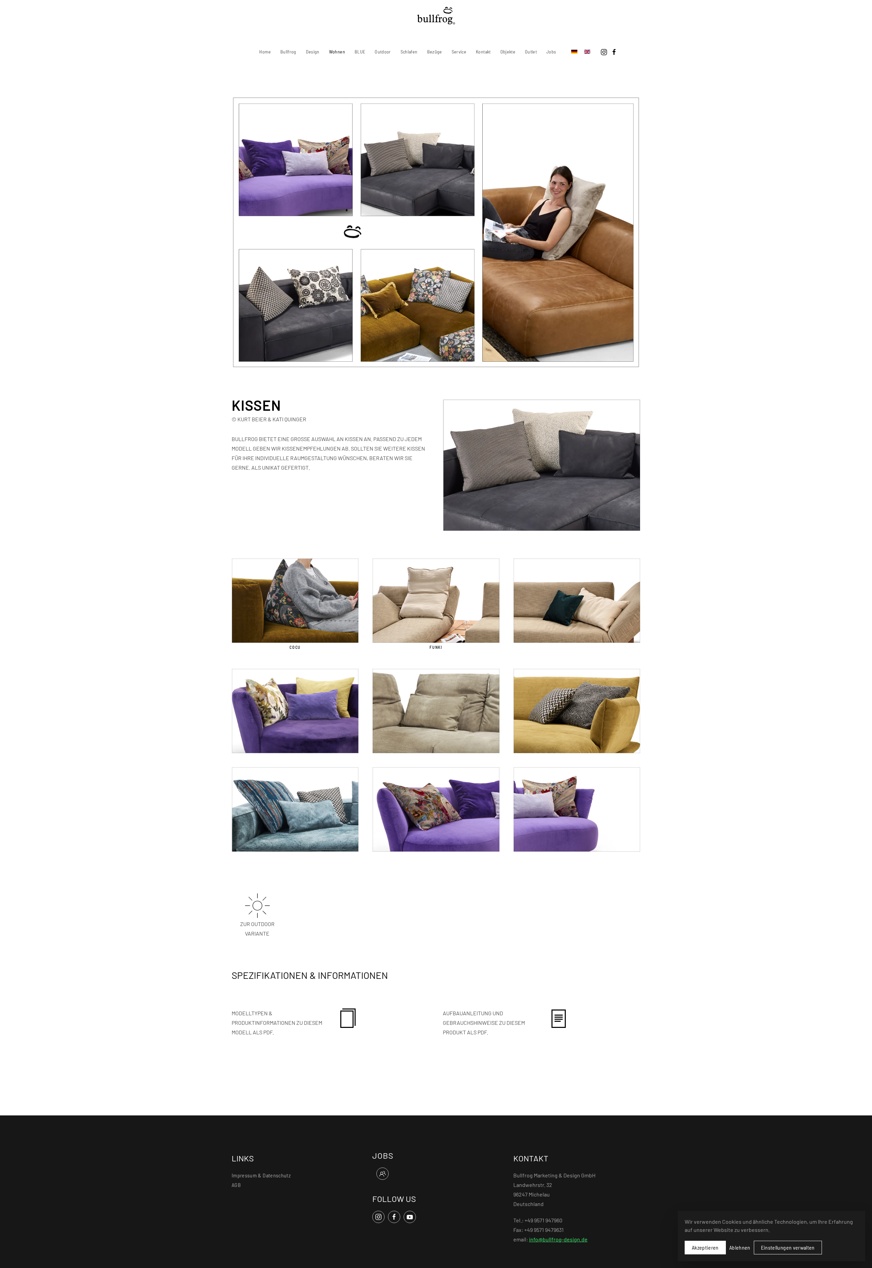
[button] (576, 599)
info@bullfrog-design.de (558, 1239)
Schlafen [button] (409, 51)
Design (313, 51)
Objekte (507, 51)
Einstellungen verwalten (788, 1247)
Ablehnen (739, 1247)
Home (264, 51)
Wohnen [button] (337, 51)
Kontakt (483, 51)
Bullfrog (288, 51)
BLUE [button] (360, 51)
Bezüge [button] (434, 51)
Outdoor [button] (383, 51)
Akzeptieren (705, 1247)
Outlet (531, 51)
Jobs (551, 51)
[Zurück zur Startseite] (436, 16)
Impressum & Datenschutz (261, 1175)
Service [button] (459, 51)
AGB (236, 1184)
